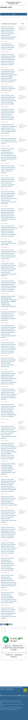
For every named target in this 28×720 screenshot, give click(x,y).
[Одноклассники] (3, 624)
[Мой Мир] (5, 624)
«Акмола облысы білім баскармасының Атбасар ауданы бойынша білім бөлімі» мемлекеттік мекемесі (8, 169)
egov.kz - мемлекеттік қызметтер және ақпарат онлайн (13, 647)
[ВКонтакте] (1, 624)
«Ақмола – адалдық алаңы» (13, 655)
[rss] (25, 690)
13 (1, 631)
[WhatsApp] (9, 624)
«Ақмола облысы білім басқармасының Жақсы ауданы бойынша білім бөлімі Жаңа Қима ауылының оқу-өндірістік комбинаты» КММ (8, 182)
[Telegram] (11, 624)
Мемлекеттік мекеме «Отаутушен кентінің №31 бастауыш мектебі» (8, 88)
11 (21, 628)
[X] (7, 624)
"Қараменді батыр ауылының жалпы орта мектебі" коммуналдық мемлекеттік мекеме (7, 46)
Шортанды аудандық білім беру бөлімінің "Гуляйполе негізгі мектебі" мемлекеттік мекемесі (9, 141)
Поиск (13, 14)
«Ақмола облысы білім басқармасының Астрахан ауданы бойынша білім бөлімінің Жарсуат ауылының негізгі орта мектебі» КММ (8, 362)
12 (24, 628)
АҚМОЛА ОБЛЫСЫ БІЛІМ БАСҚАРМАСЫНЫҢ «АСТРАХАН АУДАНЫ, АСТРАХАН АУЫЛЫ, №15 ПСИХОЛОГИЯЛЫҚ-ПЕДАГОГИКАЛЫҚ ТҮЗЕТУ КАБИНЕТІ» (8, 469)
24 (5, 631)
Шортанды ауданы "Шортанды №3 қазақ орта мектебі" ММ (8, 243)
